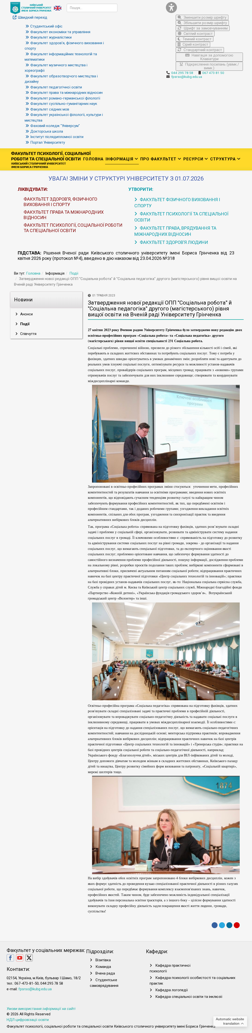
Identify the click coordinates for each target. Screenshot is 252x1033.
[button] (204, 7)
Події (73, 273)
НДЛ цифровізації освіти (28, 1020)
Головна (93, 159)
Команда (103, 966)
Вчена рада (105, 973)
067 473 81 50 (213, 73)
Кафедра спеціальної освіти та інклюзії (188, 996)
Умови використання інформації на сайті (41, 1008)
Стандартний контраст (202, 50)
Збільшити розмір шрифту (205, 23)
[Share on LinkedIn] (229, 925)
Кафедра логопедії (171, 990)
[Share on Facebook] (215, 925)
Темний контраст (196, 39)
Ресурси (193, 159)
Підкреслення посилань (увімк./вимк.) (211, 66)
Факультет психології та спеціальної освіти (181, 217)
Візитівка (103, 960)
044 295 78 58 (182, 73)
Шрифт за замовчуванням (205, 28)
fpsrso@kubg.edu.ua (186, 77)
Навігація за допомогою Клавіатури (212, 57)
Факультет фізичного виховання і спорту (177, 202)
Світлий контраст (198, 33)
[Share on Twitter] (222, 925)
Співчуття (27, 334)
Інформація (119, 159)
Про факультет (158, 159)
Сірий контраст (195, 44)
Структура (223, 159)
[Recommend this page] (237, 925)
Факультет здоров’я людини (173, 242)
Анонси (26, 314)
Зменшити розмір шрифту (204, 17)
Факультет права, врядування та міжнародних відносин (175, 231)
